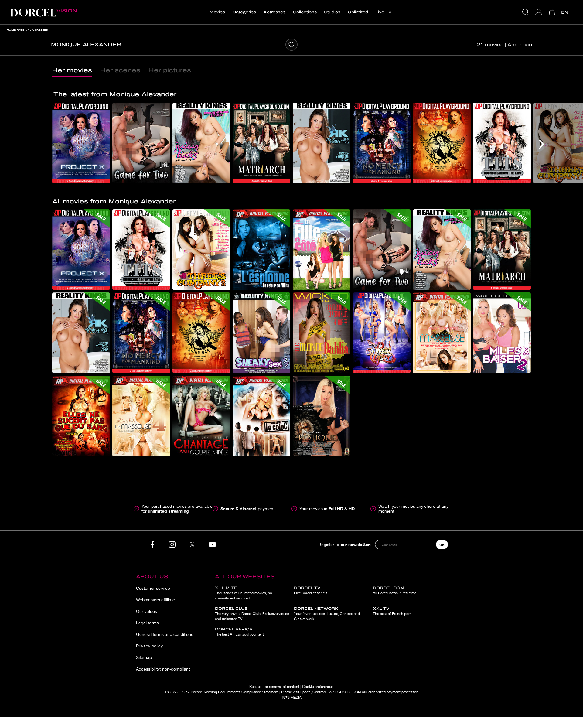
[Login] (539, 12)
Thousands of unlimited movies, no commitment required (243, 593)
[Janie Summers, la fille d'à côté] (321, 249)
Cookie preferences (317, 687)
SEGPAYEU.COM (347, 692)
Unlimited (358, 12)
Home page (15, 29)
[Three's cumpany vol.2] (201, 249)
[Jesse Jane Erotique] (321, 416)
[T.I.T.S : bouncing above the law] (502, 143)
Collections (305, 12)
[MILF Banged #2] (502, 332)
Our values (146, 611)
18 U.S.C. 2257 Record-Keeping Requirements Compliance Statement (221, 692)
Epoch (305, 692)
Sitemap (144, 657)
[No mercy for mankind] (382, 143)
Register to (344, 544)
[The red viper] (382, 332)
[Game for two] (141, 143)
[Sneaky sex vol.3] (261, 332)
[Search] (526, 12)
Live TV (383, 12)
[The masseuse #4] (141, 416)
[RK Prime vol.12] (321, 143)
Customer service (153, 588)
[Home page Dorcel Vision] (43, 12)
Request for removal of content (274, 687)
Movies (217, 12)
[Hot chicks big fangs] (81, 416)
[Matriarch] (261, 143)
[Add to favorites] (291, 45)
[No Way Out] (261, 249)
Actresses (274, 12)
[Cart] (552, 12)
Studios (332, 12)
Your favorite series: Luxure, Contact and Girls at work (327, 613)
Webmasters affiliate (155, 599)
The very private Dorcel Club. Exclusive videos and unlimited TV (252, 613)
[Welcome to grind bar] (442, 143)
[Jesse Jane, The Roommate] (261, 416)
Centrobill (320, 692)
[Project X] (81, 143)
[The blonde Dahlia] (321, 332)
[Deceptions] (201, 416)
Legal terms (147, 622)
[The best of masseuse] (442, 332)
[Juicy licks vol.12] (201, 143)
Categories (244, 12)
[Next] (541, 144)
